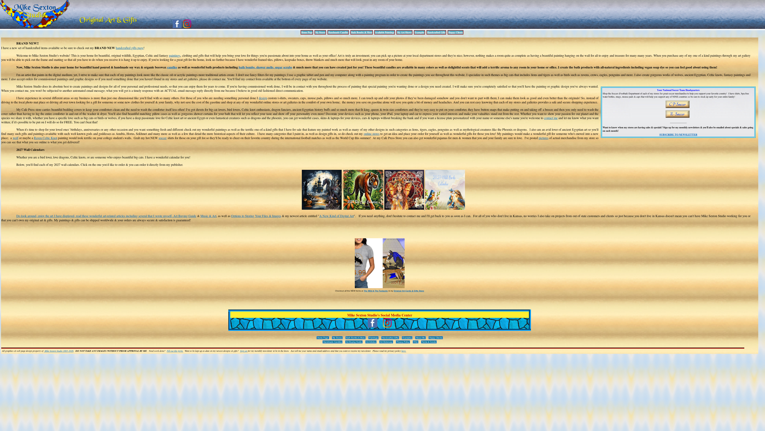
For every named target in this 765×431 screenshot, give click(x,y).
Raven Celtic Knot (45, 138)
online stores (372, 133)
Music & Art (208, 216)
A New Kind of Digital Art (336, 216)
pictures (543, 138)
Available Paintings (384, 32)
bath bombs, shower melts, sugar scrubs (265, 67)
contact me (551, 118)
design (263, 98)
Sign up (243, 350)
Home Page (307, 32)
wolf (15, 138)
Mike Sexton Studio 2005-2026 (59, 350)
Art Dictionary (386, 342)
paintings (174, 55)
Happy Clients (455, 32)
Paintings (373, 338)
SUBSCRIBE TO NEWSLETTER (678, 134)
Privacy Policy (403, 342)
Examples (420, 32)
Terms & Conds (429, 342)
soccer (163, 138)
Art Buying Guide (184, 216)
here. (403, 350)
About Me (420, 338)
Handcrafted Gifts (436, 32)
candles (172, 67)
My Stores (320, 32)
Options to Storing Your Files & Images (256, 216)
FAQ (416, 342)
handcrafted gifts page (129, 48)
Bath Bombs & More (361, 32)
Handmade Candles (338, 32)
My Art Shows (404, 32)
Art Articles (371, 342)
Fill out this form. (175, 350)
